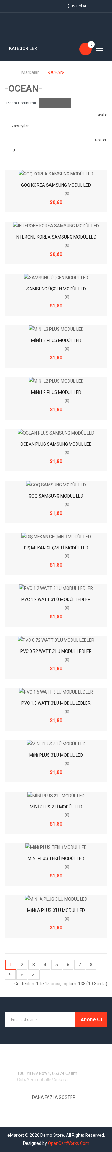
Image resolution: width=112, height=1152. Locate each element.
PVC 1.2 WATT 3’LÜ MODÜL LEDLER (56, 599)
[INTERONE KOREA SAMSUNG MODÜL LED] (56, 226)
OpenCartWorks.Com (68, 1143)
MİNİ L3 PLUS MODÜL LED (56, 340)
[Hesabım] (9, 6)
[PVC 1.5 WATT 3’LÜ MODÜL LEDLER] (56, 692)
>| (33, 974)
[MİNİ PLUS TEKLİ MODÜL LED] (56, 847)
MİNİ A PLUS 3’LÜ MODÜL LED (56, 910)
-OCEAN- (56, 72)
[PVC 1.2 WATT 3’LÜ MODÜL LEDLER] (56, 588)
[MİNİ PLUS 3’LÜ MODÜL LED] (56, 744)
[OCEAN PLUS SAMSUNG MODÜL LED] (56, 433)
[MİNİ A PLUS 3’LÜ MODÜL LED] (56, 899)
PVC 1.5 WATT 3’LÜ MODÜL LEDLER (56, 703)
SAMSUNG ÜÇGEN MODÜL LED (56, 288)
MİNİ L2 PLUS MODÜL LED (56, 392)
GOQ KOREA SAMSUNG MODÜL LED (56, 185)
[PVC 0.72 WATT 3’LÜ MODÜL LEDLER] (56, 640)
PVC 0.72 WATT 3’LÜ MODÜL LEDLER (56, 651)
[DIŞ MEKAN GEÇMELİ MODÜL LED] (56, 537)
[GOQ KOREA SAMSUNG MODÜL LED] (56, 174)
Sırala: (102, 115)
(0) (67, 193)
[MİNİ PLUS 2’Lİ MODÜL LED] (56, 796)
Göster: (101, 140)
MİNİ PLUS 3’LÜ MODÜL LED (56, 755)
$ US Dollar (78, 6)
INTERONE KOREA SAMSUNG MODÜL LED (56, 236)
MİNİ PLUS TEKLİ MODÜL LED (56, 858)
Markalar (30, 72)
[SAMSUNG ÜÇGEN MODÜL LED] (56, 278)
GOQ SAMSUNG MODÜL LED (56, 496)
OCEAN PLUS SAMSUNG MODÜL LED (56, 444)
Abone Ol (91, 1019)
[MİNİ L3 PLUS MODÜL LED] (56, 329)
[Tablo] (44, 103)
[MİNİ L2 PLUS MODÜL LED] (56, 381)
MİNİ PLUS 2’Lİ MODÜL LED (56, 806)
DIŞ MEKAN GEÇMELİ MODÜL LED (56, 547)
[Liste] (54, 103)
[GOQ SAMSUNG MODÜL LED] (56, 485)
